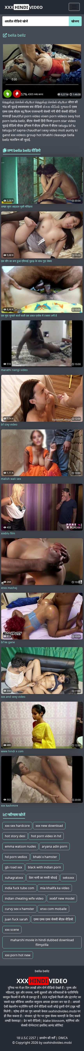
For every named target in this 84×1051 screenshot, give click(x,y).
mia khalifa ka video (54, 888)
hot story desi (15, 836)
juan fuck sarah (16, 919)
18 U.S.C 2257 (26, 1038)
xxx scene (12, 929)
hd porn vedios (16, 857)
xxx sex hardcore (17, 825)
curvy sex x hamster (19, 909)
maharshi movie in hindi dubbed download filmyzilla (42, 942)
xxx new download (49, 825)
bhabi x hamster (45, 857)
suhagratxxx (14, 877)
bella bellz (42, 971)
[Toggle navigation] (74, 7)
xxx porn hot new (17, 955)
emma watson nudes (20, 846)
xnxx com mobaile (53, 909)
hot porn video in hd (46, 836)
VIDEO (24, 7)
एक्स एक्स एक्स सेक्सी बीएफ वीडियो (53, 919)
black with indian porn (44, 867)
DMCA (63, 1038)
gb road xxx (13, 867)
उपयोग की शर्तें (47, 1038)
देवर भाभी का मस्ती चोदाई (43, 877)
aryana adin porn (54, 846)
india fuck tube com (19, 888)
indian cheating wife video (24, 898)
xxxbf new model (61, 898)
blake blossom (53, 1020)
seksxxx (68, 877)
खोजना (75, 21)
